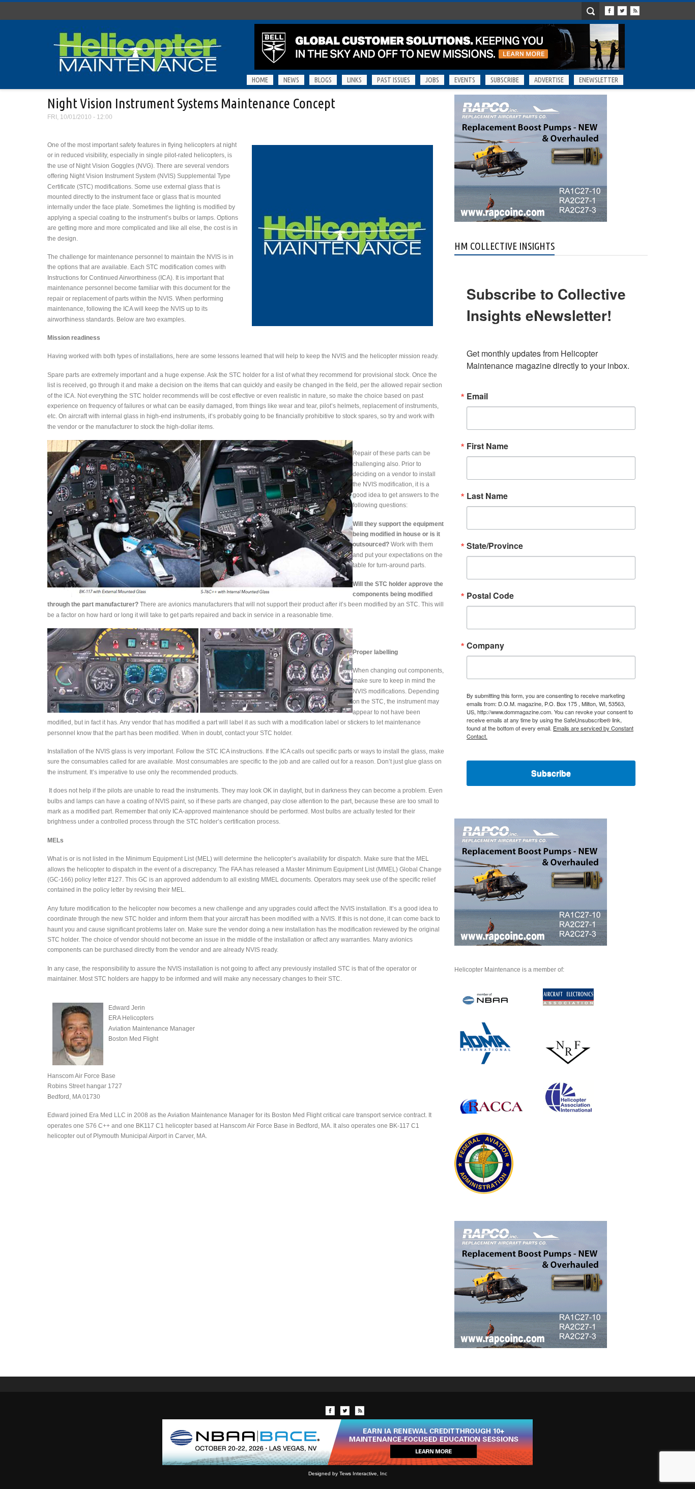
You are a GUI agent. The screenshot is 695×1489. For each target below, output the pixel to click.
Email (477, 396)
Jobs (432, 80)
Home (260, 80)
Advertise (549, 80)
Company (485, 645)
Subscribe (504, 80)
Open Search (590, 11)
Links (354, 80)
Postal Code (490, 596)
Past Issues (393, 80)
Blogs (323, 80)
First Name (487, 446)
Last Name (487, 496)
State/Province (495, 546)
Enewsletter (598, 80)
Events (464, 80)
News (291, 80)
